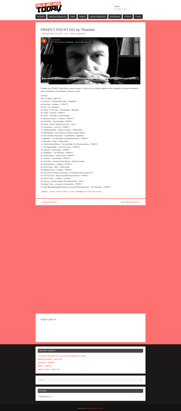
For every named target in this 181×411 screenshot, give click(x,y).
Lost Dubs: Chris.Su (49, 202)
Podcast (59, 191)
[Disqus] (90, 232)
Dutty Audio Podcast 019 (130, 202)
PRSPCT (65, 191)
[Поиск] (141, 380)
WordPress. (99, 408)
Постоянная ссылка (93, 191)
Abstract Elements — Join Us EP (50, 359)
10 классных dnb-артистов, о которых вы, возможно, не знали (62, 356)
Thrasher (72, 191)
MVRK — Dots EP (44, 366)
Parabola (90, 408)
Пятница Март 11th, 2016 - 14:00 (55, 34)
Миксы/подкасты (77, 34)
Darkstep (52, 191)
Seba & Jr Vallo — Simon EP (48, 369)
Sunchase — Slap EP (46, 362)
